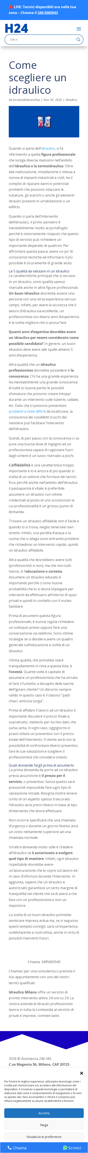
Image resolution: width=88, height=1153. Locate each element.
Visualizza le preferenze (44, 1137)
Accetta (44, 1113)
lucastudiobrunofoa (26, 100)
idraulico (48, 148)
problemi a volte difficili (27, 411)
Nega (44, 1125)
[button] (81, 1073)
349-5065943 (48, 12)
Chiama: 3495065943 (44, 961)
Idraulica (71, 100)
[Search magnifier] (78, 40)
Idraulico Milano (23, 992)
